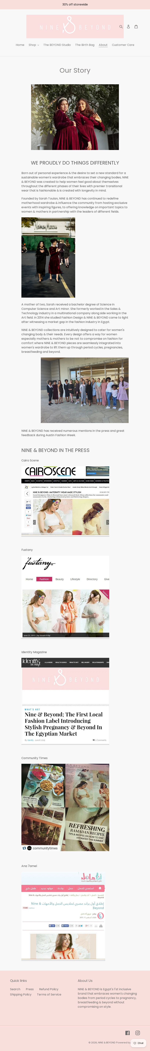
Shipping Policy (20, 994)
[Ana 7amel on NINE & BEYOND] (63, 958)
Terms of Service (49, 994)
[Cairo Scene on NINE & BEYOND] (65, 534)
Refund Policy (48, 989)
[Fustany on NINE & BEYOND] (65, 636)
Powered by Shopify (128, 1042)
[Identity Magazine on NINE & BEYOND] (65, 742)
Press (30, 989)
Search (15, 989)
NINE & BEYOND (106, 1042)
